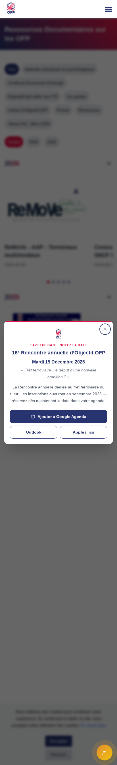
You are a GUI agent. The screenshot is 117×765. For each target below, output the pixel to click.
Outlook (33, 432)
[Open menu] (108, 9)
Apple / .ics (83, 432)
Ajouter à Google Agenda (61, 416)
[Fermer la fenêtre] (105, 329)
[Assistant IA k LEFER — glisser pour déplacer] (104, 752)
